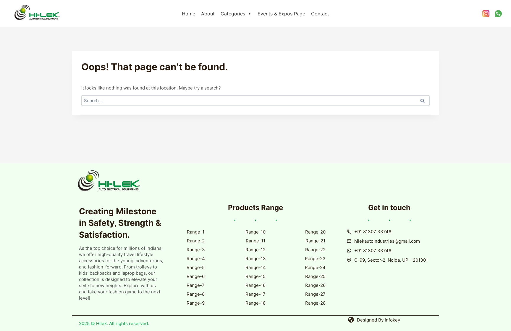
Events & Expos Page (281, 14)
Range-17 (255, 294)
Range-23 (315, 258)
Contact (320, 14)
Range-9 (196, 303)
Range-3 (196, 249)
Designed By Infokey (378, 320)
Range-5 (196, 267)
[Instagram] (485, 13)
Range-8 (196, 294)
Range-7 (196, 285)
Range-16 (255, 285)
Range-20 (315, 232)
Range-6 (196, 276)
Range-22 (315, 249)
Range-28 (315, 303)
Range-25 (315, 276)
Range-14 (255, 267)
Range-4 (196, 258)
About (208, 14)
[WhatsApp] (498, 13)
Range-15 (255, 276)
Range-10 (255, 232)
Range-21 (315, 241)
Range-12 (255, 249)
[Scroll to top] (491, 317)
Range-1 (195, 232)
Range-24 (315, 267)
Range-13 (255, 258)
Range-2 (196, 241)
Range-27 (315, 294)
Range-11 (255, 241)
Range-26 (315, 285)
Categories (233, 14)
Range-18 (255, 303)
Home (188, 14)
